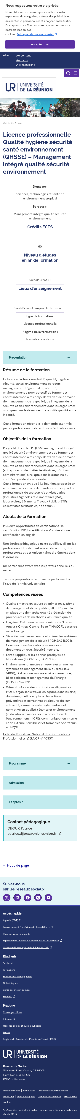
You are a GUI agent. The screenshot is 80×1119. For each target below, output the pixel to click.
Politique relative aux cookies (37, 34)
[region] (40, 26)
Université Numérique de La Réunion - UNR (27, 947)
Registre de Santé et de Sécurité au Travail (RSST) (29, 1039)
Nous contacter (11, 1090)
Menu (75, 73)
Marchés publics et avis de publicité (22, 1026)
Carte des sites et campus (16, 990)
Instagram (38, 897)
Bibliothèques (10, 983)
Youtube (48, 897)
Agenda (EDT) (12, 920)
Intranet (9, 1019)
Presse (6, 1032)
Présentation (18, 357)
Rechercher (68, 73)
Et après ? (16, 802)
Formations (9, 970)
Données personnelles (49, 1096)
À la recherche (25, 65)
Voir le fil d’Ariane (12, 123)
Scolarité (8, 963)
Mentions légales (26, 1096)
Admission (16, 783)
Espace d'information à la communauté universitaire (33, 940)
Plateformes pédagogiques (17, 976)
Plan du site (29, 1090)
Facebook (27, 897)
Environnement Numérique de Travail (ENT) (28, 927)
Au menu (22, 60)
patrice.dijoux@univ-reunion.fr (34, 833)
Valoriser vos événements (16, 934)
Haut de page (18, 865)
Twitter (6, 897)
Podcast (9, 996)
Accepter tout (40, 44)
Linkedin (17, 897)
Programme (17, 763)
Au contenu (23, 56)
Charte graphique (12, 1012)
